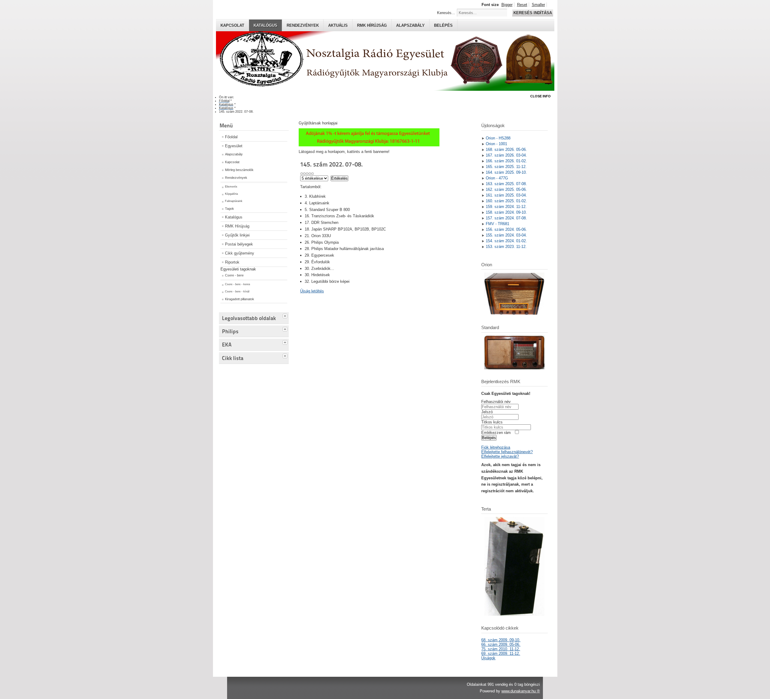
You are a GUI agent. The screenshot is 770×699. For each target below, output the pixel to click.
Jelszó (487, 412)
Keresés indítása (532, 13)
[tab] (286, 315)
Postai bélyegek (239, 244)
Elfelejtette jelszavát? (500, 456)
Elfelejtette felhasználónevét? (507, 452)
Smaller (538, 4)
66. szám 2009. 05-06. (500, 644)
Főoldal (231, 137)
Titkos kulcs (492, 422)
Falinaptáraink (233, 201)
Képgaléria (231, 193)
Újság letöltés (312, 291)
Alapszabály (410, 25)
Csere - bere (234, 275)
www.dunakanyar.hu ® (520, 691)
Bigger (507, 4)
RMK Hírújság (237, 226)
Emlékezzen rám (496, 432)
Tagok (229, 208)
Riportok (232, 262)
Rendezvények (303, 25)
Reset (522, 4)
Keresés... (446, 13)
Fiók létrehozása (495, 447)
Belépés (443, 25)
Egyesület (233, 146)
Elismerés (231, 186)
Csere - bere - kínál (237, 291)
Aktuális (338, 25)
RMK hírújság (372, 25)
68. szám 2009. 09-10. (500, 640)
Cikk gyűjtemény (239, 253)
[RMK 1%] (369, 145)
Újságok (488, 658)
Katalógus (265, 25)
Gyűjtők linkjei (237, 235)
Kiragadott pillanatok (239, 299)
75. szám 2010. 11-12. (500, 649)
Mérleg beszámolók (239, 170)
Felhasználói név (496, 401)
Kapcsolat (232, 25)
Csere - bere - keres (237, 284)
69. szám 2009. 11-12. (500, 653)
